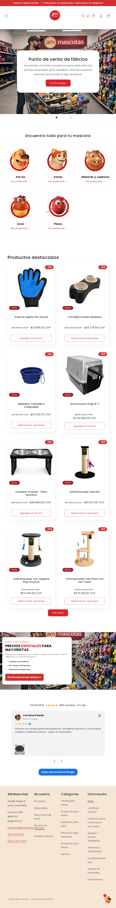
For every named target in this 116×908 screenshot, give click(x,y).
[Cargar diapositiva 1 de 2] (52, 117)
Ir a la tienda (58, 83)
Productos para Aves (69, 824)
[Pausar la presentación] (71, 117)
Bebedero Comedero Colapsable (31, 405)
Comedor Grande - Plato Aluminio (31, 493)
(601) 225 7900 (17, 841)
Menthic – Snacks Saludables (94, 837)
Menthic (65, 854)
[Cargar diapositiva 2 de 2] (56, 117)
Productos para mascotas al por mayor (96, 822)
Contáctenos (95, 879)
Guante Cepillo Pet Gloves (31, 317)
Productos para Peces (69, 845)
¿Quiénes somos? (93, 810)
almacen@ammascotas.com (26, 828)
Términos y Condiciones (95, 849)
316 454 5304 (16, 834)
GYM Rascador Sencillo (85, 491)
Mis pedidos (41, 808)
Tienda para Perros (68, 802)
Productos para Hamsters (69, 834)
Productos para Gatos (69, 813)
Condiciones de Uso (96, 860)
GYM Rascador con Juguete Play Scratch (31, 580)
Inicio (91, 801)
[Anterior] (54, 761)
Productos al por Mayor (24, 677)
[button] (6, 16)
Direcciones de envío (42, 816)
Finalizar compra (43, 836)
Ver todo (58, 612)
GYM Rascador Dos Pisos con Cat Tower (85, 580)
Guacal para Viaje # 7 (84, 403)
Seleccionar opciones (84, 338)
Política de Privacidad (94, 870)
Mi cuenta (40, 801)
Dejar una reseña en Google (58, 772)
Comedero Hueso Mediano (85, 317)
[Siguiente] (61, 761)
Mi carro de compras (40, 827)
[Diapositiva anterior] (44, 117)
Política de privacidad (42, 899)
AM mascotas (22, 899)
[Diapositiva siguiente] (64, 117)
